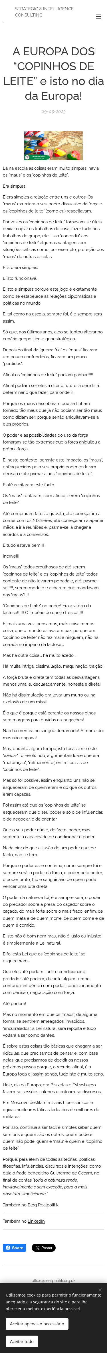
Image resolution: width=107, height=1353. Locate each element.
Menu (98, 16)
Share (17, 1247)
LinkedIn (36, 1221)
